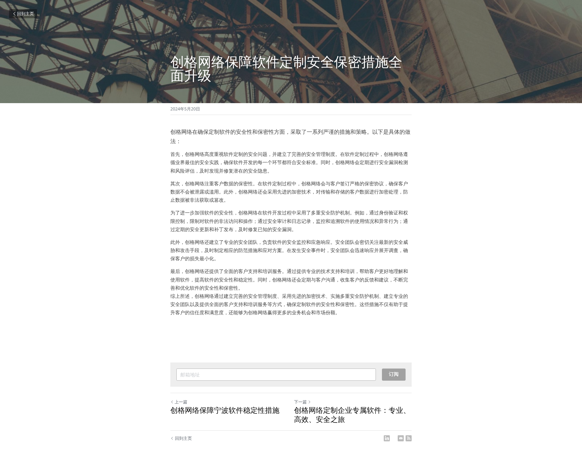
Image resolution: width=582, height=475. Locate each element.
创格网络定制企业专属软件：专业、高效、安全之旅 (352, 415)
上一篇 (181, 402)
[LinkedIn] (387, 438)
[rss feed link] (409, 438)
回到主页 (25, 13)
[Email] (401, 438)
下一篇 (300, 402)
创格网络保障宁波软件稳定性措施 (224, 410)
